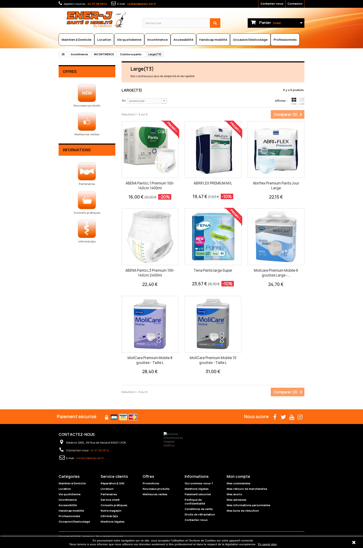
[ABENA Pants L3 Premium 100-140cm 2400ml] (150, 237)
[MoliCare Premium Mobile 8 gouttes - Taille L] (150, 324)
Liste (301, 103)
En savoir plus (267, 544)
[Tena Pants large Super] (213, 237)
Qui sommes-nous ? (199, 483)
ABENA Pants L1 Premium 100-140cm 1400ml (150, 185)
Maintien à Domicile (76, 39)
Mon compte (238, 476)
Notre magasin (111, 510)
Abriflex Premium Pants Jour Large (276, 185)
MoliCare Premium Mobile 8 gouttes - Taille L (150, 360)
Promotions (151, 483)
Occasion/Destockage (250, 39)
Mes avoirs (234, 494)
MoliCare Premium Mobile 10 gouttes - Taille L (213, 360)
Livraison (107, 489)
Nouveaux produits (156, 489)
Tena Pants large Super (213, 270)
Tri (124, 101)
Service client (110, 500)
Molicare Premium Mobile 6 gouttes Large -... (276, 273)
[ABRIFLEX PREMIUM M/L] (213, 149)
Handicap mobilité (213, 39)
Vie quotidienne (129, 39)
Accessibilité (183, 39)
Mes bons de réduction (243, 510)
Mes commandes (238, 483)
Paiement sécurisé (198, 494)
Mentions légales (113, 521)
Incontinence (157, 39)
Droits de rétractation (200, 514)
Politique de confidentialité (195, 501)
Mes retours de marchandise (247, 489)
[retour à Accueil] (63, 54)
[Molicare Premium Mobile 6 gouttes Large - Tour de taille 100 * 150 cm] (276, 237)
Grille (294, 103)
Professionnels (285, 39)
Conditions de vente (199, 509)
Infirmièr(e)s (109, 516)
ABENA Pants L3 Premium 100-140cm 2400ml (150, 273)
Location (104, 39)
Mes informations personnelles (248, 505)
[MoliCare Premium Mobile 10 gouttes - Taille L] (213, 324)
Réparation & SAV (112, 483)
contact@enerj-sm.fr (141, 4)
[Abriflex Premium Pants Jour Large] (276, 149)
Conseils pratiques (114, 505)
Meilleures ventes (155, 494)
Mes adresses (236, 500)
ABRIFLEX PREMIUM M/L (213, 183)
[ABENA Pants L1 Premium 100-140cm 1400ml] (150, 149)
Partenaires (109, 494)
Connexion (294, 3)
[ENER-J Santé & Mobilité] (101, 19)
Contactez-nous (271, 3)
